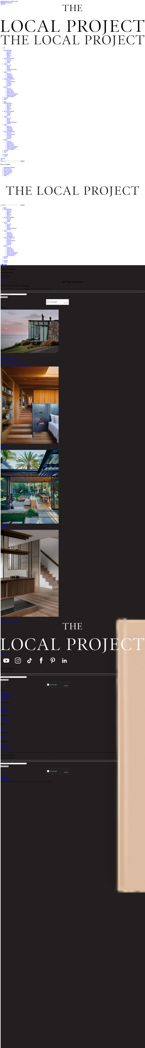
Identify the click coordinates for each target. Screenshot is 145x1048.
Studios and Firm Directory (7, 697)
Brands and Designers (6, 719)
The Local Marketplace (9, 78)
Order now (3, 278)
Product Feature (7, 168)
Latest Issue (3, 707)
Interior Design (10, 91)
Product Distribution (11, 95)
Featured (9, 85)
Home (5, 101)
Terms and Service (5, 780)
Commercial (9, 76)
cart (1, 159)
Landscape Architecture (12, 93)
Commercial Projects (12, 69)
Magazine (9, 53)
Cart (4, 47)
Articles (5, 63)
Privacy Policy (4, 776)
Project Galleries (7, 172)
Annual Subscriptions (6, 709)
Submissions (4, 737)
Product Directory (11, 81)
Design (8, 68)
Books (8, 54)
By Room (9, 82)
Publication (6, 174)
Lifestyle (9, 70)
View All (9, 51)
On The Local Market (9, 58)
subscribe (3, 4)
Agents (8, 62)
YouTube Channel (5, 729)
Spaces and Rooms (5, 721)
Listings (8, 61)
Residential (9, 74)
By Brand (9, 84)
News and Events (8, 170)
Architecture (10, 89)
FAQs (2, 749)
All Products (4, 718)
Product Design (10, 92)
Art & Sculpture (10, 96)
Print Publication (8, 50)
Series (2, 728)
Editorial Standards (5, 777)
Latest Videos (4, 727)
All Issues (3, 708)
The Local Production (6, 748)
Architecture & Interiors (9, 167)
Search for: (3, 161)
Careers (2, 738)
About (8, 57)
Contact (5, 155)
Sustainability (10, 77)
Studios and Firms (8, 171)
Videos (5, 72)
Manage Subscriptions (6, 711)
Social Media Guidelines (6, 778)
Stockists (6, 154)
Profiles (5, 87)
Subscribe (9, 55)
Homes (8, 66)
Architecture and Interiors (7, 693)
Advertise (6, 97)
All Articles (3, 699)
